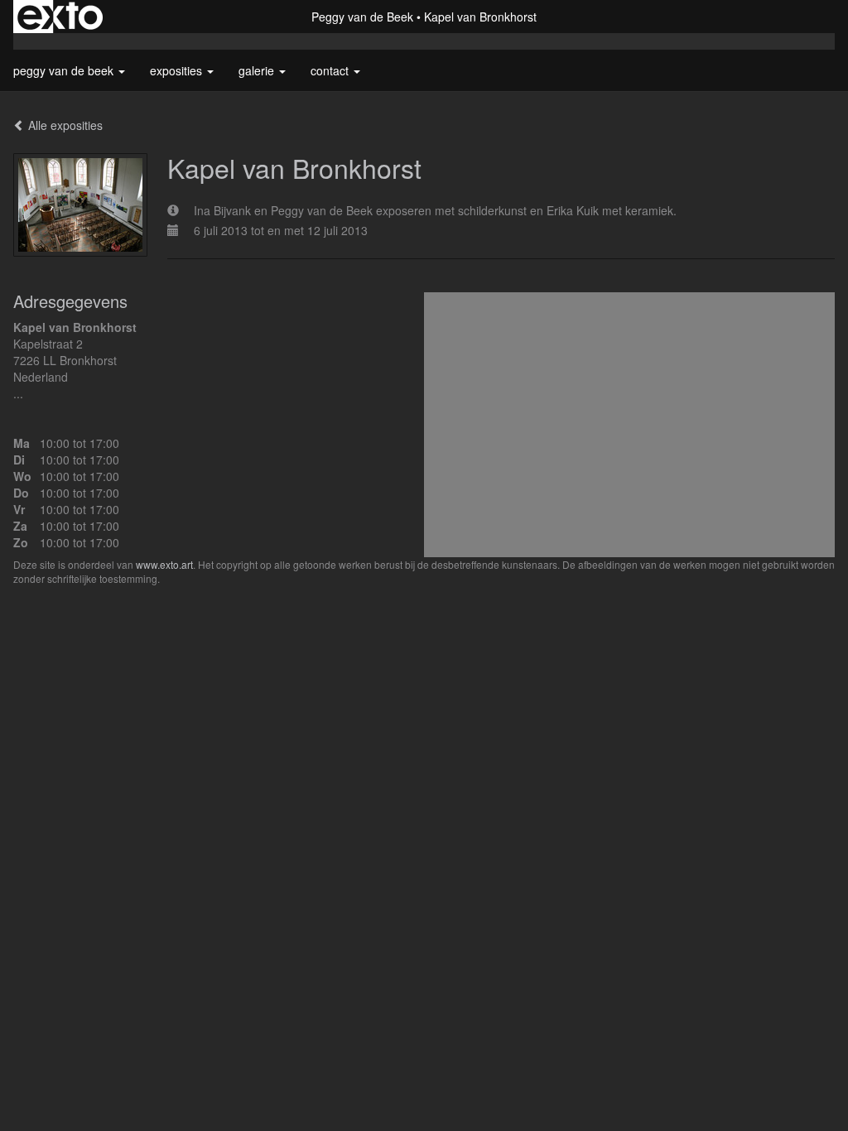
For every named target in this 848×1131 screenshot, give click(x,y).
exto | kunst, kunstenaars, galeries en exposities (60, 16)
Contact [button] (331, 70)
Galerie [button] (257, 70)
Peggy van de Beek (362, 16)
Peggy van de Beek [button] (65, 70)
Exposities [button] (177, 70)
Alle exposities (64, 125)
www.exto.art (164, 564)
